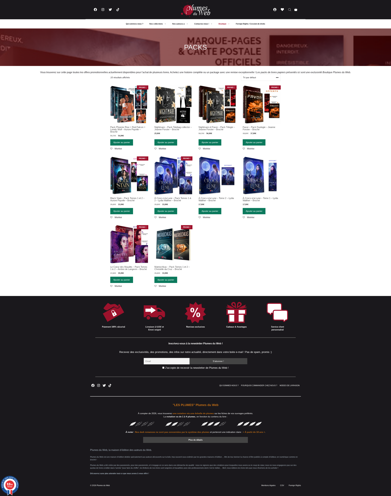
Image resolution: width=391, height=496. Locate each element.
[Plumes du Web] (195, 9)
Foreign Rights (295, 485)
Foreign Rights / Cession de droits (250, 24)
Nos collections (156, 24)
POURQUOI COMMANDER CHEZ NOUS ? (259, 385)
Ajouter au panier (121, 142)
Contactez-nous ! (201, 24)
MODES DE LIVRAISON (290, 385)
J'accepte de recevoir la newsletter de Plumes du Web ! (196, 367)
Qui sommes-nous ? (134, 24)
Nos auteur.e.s (178, 24)
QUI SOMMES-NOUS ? (229, 385)
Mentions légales (268, 485)
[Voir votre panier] (295, 9)
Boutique (222, 24)
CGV (282, 485)
